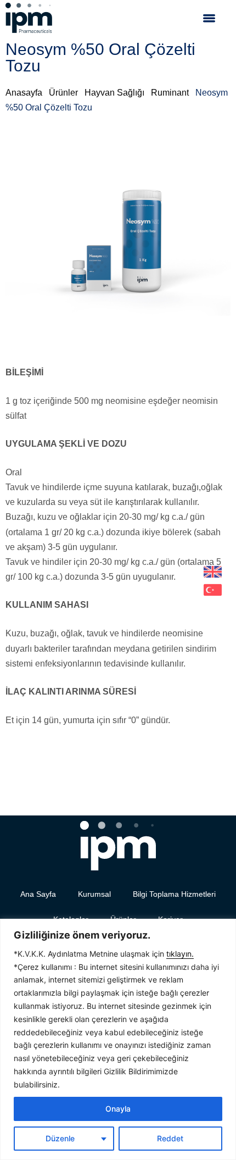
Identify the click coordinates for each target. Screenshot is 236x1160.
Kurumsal (94, 894)
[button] (209, 18)
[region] (118, 1039)
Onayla (118, 1108)
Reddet (170, 1138)
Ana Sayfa (38, 894)
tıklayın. (180, 953)
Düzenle (60, 1138)
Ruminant (170, 92)
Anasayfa (23, 92)
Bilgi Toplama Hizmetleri (174, 894)
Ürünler (63, 92)
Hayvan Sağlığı (114, 92)
